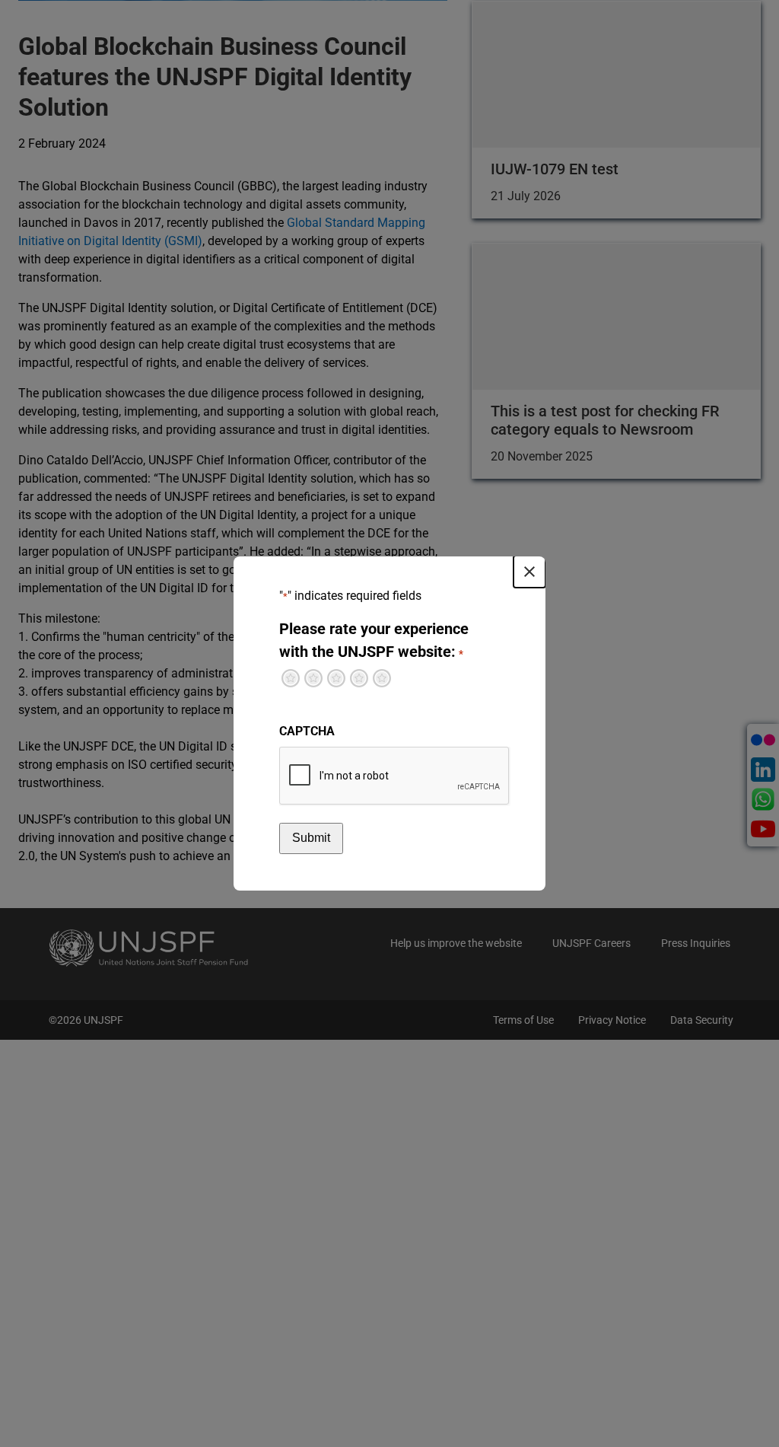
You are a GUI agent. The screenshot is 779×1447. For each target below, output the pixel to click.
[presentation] (394, 776)
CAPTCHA (307, 731)
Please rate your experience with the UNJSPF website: (374, 640)
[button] (529, 571)
